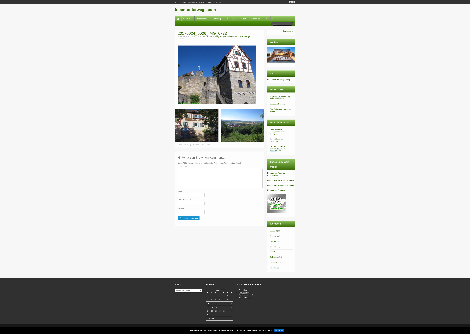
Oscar (272, 130)
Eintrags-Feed (244, 292)
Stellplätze (274, 257)
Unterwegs (217, 19)
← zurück (181, 39)
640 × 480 (205, 37)
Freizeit (243, 19)
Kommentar (182, 167)
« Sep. (211, 319)
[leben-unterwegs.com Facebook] (293, 2)
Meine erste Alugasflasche (277, 140)
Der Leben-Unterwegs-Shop (278, 80)
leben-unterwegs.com (195, 9)
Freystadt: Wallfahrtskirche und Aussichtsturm (280, 98)
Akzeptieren (279, 330)
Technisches (274, 267)
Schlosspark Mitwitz (277, 104)
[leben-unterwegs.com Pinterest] (290, 2)
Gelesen (273, 241)
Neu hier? (187, 19)
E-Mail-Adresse (184, 200)
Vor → (259, 39)
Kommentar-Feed (246, 295)
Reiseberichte (202, 19)
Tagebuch (273, 262)
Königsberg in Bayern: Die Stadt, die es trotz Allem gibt (230, 37)
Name (180, 191)
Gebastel (273, 231)
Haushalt (231, 19)
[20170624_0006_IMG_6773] (217, 75)
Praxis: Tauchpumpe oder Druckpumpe (277, 132)
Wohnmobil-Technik (259, 19)
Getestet (273, 247)
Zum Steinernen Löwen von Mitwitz (280, 110)
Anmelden (243, 290)
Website (181, 208)
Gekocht (273, 236)
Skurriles (273, 252)
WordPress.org (245, 297)
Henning (273, 146)
